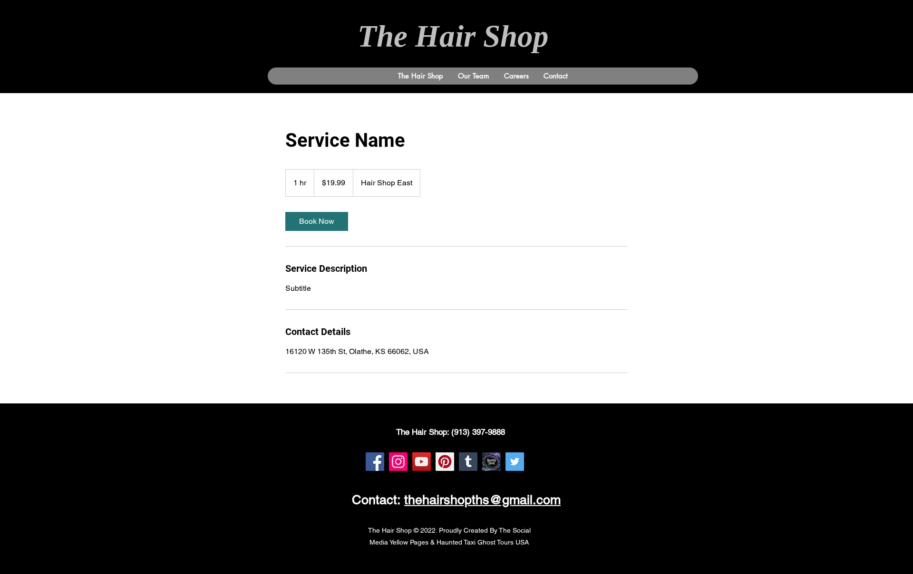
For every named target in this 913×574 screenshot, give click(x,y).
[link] (316, 221)
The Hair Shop (457, 36)
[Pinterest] (445, 461)
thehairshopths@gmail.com (482, 499)
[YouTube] (421, 461)
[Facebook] (375, 461)
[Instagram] (398, 461)
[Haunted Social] (491, 461)
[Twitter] (514, 461)
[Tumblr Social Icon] (468, 461)
